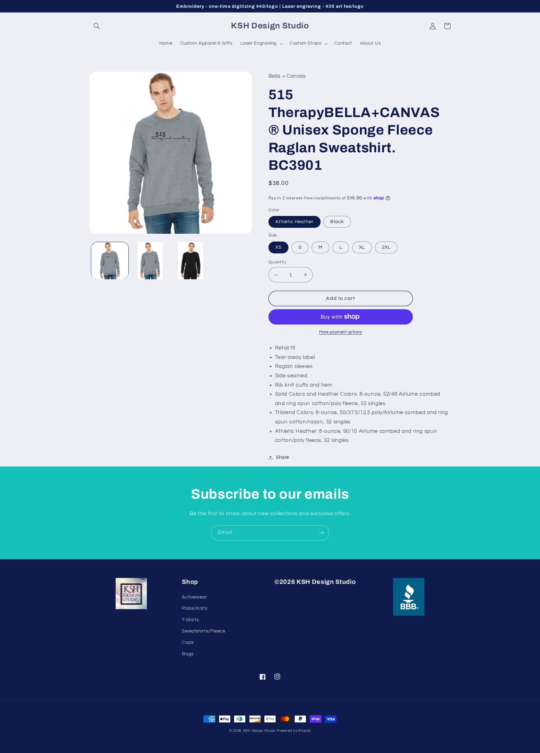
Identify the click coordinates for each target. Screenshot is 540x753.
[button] (97, 26)
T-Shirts (190, 620)
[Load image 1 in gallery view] (109, 260)
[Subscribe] (321, 532)
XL (362, 247)
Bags (188, 654)
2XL (386, 247)
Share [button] (282, 457)
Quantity (277, 262)
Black (337, 221)
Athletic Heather (294, 221)
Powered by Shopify (294, 730)
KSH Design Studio (259, 730)
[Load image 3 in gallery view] (190, 260)
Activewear (194, 597)
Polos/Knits (194, 608)
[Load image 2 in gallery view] (150, 260)
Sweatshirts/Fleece (203, 631)
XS (278, 247)
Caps (188, 642)
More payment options (340, 332)
